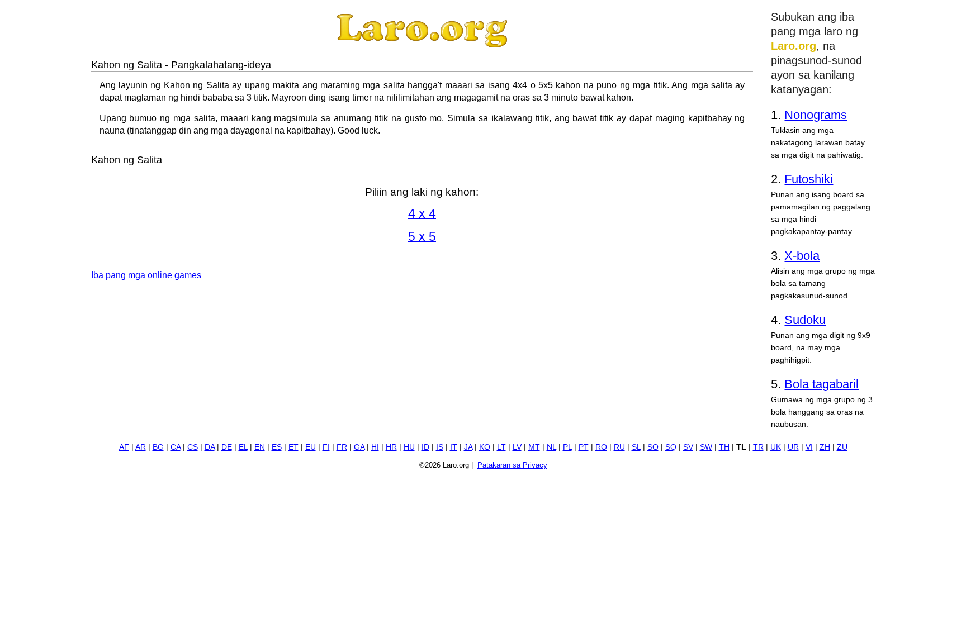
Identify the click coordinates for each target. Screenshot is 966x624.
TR (758, 447)
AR (140, 447)
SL (636, 447)
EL (243, 447)
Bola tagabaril (821, 384)
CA (176, 447)
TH (724, 447)
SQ (670, 447)
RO (601, 447)
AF (124, 447)
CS (192, 447)
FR (342, 447)
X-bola (802, 256)
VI (809, 447)
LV (517, 447)
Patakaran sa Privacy (512, 465)
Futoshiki (808, 179)
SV (688, 447)
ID (425, 447)
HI (375, 447)
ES (277, 447)
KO (484, 447)
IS (439, 447)
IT (453, 447)
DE (226, 447)
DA (210, 447)
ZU (842, 447)
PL (567, 447)
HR (391, 447)
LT (501, 447)
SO (653, 447)
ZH (825, 447)
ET (293, 447)
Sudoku (805, 320)
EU (310, 447)
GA (359, 447)
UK (775, 447)
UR (793, 447)
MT (534, 447)
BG (158, 447)
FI (326, 447)
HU (409, 447)
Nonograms (815, 115)
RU (619, 447)
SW (706, 447)
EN (259, 447)
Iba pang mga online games (146, 275)
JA (468, 447)
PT (584, 447)
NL (551, 447)
